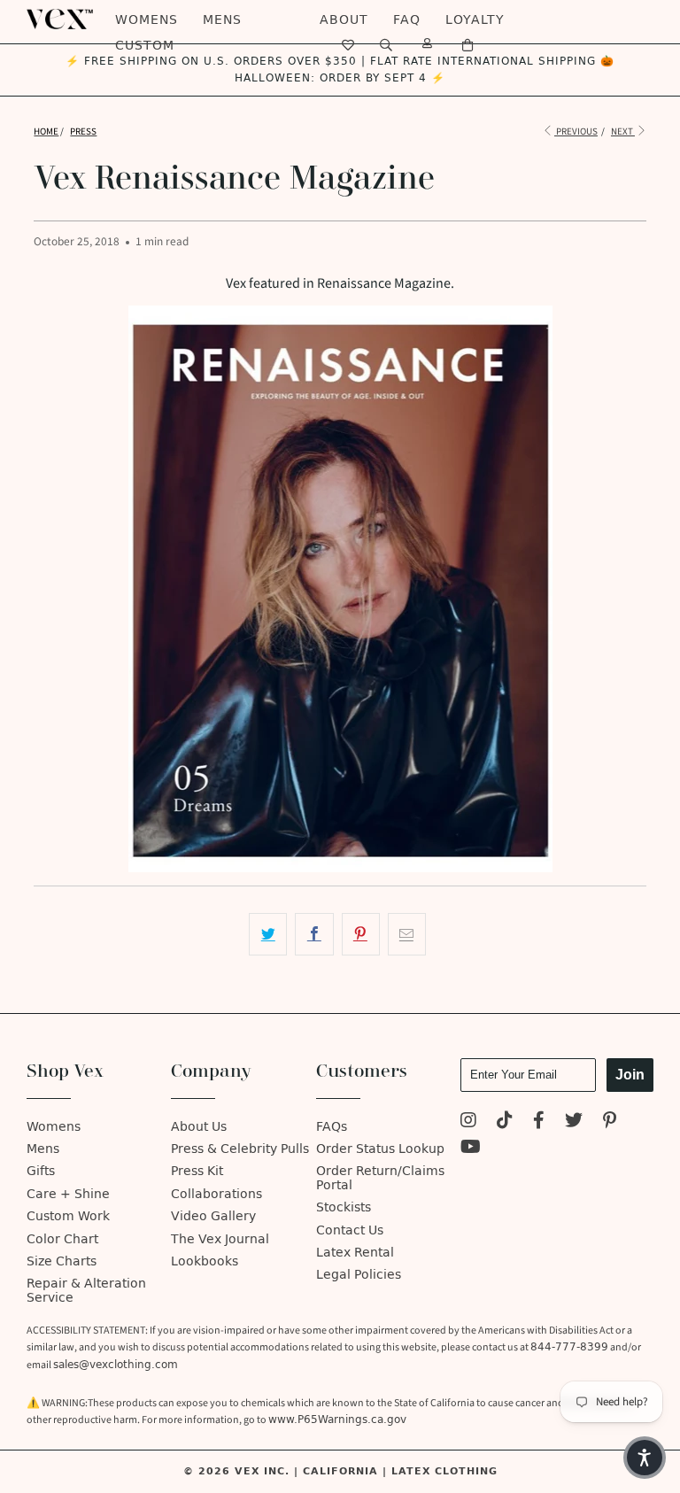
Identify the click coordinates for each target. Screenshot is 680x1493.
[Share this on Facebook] (314, 934)
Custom (144, 45)
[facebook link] (539, 1122)
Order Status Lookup (380, 1148)
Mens (222, 19)
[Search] (386, 46)
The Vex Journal (220, 1239)
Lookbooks (204, 1261)
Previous (576, 131)
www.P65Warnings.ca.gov (337, 1419)
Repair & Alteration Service (86, 1290)
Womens (146, 19)
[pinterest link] (609, 1122)
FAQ (407, 19)
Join (630, 1074)
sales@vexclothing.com (115, 1364)
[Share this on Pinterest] (361, 934)
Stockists (343, 1207)
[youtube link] (470, 1148)
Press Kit (197, 1171)
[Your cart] (468, 46)
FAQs (331, 1126)
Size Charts (62, 1261)
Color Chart (62, 1239)
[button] (644, 1457)
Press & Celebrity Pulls (240, 1148)
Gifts (41, 1171)
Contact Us (349, 1230)
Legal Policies (358, 1274)
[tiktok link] (505, 1122)
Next (623, 131)
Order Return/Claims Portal (380, 1178)
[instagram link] (468, 1122)
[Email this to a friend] (407, 934)
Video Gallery (213, 1216)
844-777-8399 (569, 1347)
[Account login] (427, 46)
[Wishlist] (348, 46)
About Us (199, 1126)
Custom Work (68, 1216)
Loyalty (475, 19)
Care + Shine (68, 1194)
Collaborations (216, 1194)
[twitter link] (574, 1122)
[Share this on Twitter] (268, 934)
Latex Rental (355, 1252)
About (344, 19)
